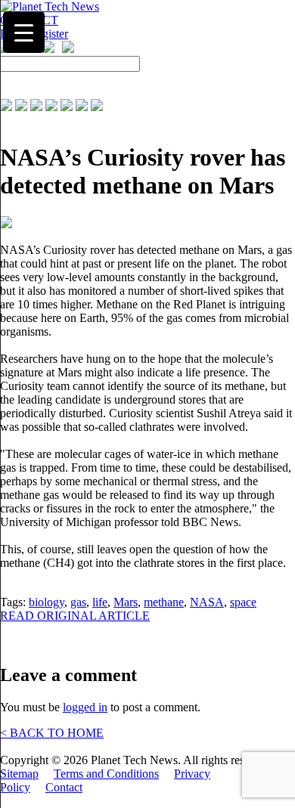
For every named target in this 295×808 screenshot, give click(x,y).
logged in (85, 707)
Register (48, 33)
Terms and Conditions (106, 773)
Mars (125, 602)
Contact (63, 787)
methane (164, 602)
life (99, 602)
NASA (207, 602)
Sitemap (19, 773)
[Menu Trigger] (24, 32)
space (243, 602)
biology (46, 602)
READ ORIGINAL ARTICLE (75, 615)
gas (78, 602)
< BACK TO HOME (52, 732)
